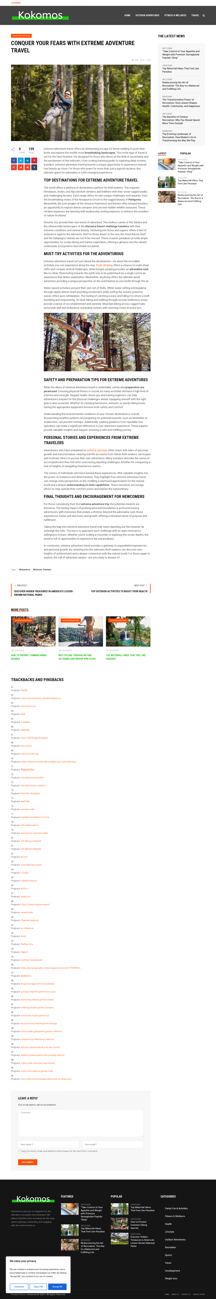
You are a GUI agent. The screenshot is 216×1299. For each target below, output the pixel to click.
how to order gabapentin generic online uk (41, 1031)
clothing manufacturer (32, 960)
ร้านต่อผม (25, 722)
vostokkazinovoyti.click (32, 777)
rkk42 (23, 936)
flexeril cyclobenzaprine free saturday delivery (43, 1055)
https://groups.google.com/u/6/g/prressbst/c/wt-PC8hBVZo (51, 968)
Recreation (170, 1247)
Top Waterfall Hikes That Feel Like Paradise (30, 3)
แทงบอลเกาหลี (27, 809)
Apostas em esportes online (34, 833)
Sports (168, 1255)
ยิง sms (24, 857)
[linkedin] (27, 160)
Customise (19, 1286)
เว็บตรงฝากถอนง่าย (29, 920)
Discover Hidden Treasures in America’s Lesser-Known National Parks (143, 1241)
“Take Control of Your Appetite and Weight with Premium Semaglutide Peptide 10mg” (181, 55)
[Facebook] (14, 160)
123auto (25, 872)
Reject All (38, 1286)
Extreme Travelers (42, 569)
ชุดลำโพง (25, 801)
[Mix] (27, 167)
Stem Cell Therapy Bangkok (34, 738)
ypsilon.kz (25, 896)
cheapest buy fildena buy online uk (37, 1039)
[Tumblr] (34, 167)
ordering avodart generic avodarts (37, 1007)
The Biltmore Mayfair (31, 841)
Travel (168, 1263)
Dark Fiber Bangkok (30, 793)
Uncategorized (172, 1271)
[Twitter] (21, 160)
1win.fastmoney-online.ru (33, 785)
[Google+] (14, 167)
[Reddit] (21, 167)
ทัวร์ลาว (24, 888)
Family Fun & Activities (21, 36)
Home (167, 1294)
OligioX (24, 952)
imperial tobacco (29, 880)
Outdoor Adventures (23, 620)
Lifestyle (169, 1232)
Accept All (57, 1286)
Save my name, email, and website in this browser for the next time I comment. (59, 1151)
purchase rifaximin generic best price (38, 991)
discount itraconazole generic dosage (39, 1023)
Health (168, 1224)
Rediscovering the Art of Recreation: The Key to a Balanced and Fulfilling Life (87, 3)
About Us (175, 1294)
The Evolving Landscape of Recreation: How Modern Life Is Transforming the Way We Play (179, 137)
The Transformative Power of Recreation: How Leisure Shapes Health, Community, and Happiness (181, 103)
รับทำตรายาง (27, 944)
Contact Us (186, 1294)
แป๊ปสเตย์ (25, 730)
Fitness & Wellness (175, 1216)
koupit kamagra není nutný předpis (38, 983)
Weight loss (171, 1278)
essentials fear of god (31, 865)
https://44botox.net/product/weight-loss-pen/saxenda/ (48, 761)
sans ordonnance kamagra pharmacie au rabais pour (46, 1079)
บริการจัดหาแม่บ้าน (29, 825)
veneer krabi (27, 912)
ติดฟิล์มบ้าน (26, 976)
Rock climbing (104, 265)
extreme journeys (97, 450)
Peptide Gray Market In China (35, 817)
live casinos (26, 746)
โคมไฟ (24, 690)
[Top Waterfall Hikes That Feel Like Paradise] (128, 631)
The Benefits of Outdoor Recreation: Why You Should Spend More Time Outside (181, 120)
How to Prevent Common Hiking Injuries (139, 1225)
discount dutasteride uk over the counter (40, 1047)
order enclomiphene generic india (37, 1071)
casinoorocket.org (30, 753)
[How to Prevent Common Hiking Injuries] (33, 631)
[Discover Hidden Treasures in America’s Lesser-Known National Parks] (119, 1238)
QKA (23, 714)
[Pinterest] (34, 160)
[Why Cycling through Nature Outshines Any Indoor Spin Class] (80, 631)
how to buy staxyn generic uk (35, 1015)
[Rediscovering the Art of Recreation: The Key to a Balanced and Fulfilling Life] (167, 196)
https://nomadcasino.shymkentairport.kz (41, 698)
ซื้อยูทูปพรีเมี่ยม (27, 769)
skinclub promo (28, 706)
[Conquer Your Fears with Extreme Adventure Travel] (81, 102)
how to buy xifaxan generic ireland (37, 999)
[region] (38, 1274)
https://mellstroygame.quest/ (35, 904)
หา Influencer (27, 928)
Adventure (25, 569)
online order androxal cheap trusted (38, 1063)
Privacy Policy (199, 1294)
